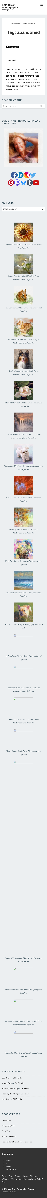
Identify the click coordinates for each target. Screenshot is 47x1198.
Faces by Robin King (10, 1089)
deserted (27, 79)
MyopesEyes (7, 1083)
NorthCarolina (33, 83)
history (8, 1166)
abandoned (34, 76)
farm (35, 79)
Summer (12, 47)
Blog (10, 1176)
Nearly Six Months (9, 1137)
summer (36, 86)
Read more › (11, 60)
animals (8, 1160)
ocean (8, 86)
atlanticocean (16, 79)
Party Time (6, 1131)
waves (16, 89)
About (4, 1176)
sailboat (28, 86)
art (28, 73)
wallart (9, 89)
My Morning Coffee (9, 1126)
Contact (18, 1176)
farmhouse (11, 83)
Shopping (33, 1176)
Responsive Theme (9, 1192)
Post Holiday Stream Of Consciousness (17, 1142)
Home (25, 1176)
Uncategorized (11, 1169)
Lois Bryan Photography (10, 6)
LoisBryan (21, 83)
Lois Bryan (6, 1078)
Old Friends (17, 1078)
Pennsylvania (18, 86)
